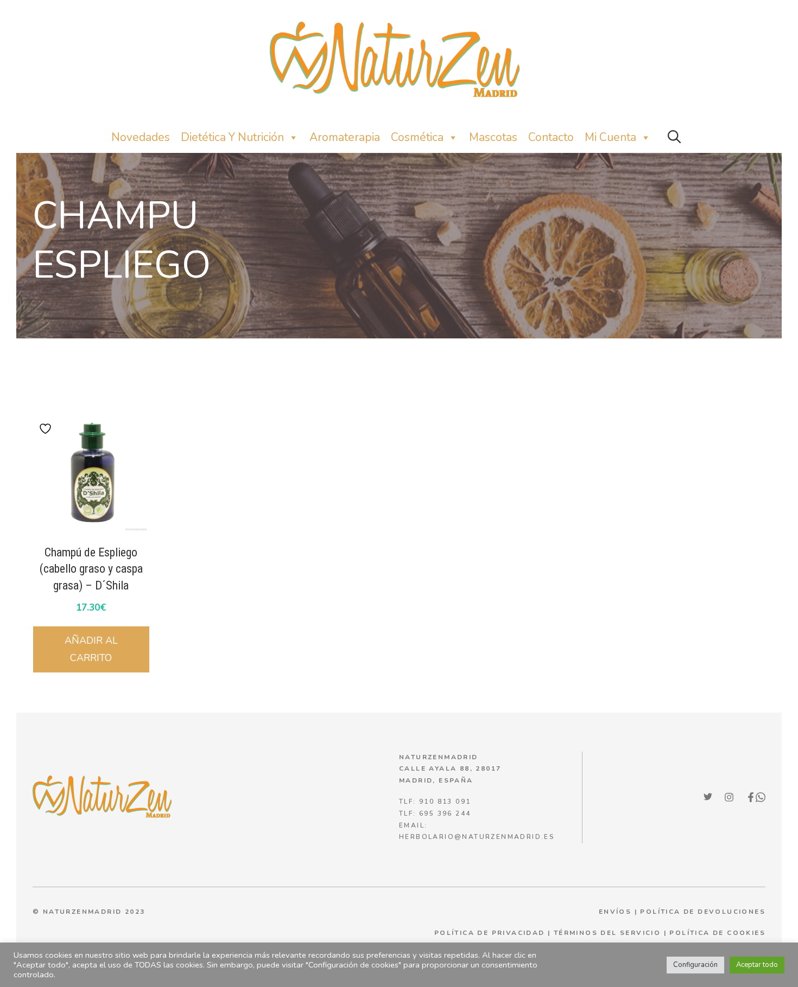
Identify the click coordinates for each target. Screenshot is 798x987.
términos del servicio (607, 932)
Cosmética (417, 137)
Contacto (551, 137)
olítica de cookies (720, 932)
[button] (674, 137)
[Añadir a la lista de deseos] (47, 428)
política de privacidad (489, 932)
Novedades (140, 137)
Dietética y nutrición (232, 137)
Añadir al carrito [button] (91, 649)
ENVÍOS (615, 911)
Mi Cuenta (610, 137)
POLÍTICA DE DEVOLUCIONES (702, 911)
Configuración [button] (695, 965)
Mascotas (493, 137)
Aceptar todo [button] (757, 965)
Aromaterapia (344, 137)
